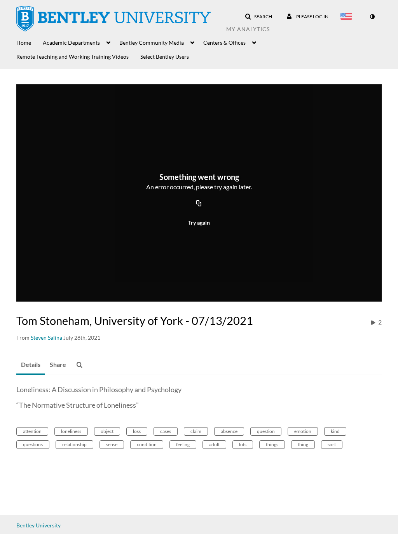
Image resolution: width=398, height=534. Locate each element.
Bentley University (38, 525)
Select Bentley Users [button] (164, 56)
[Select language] (347, 17)
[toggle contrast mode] (372, 17)
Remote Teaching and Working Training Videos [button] (72, 56)
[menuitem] (29, 42)
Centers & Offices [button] (224, 42)
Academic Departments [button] (71, 42)
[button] (258, 17)
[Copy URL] (199, 203)
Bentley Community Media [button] (151, 42)
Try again (199, 222)
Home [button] (23, 42)
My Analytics (248, 29)
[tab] (30, 365)
